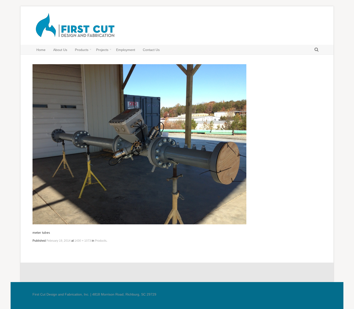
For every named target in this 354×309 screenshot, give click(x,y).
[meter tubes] (139, 144)
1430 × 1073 (82, 240)
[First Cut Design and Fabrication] (78, 28)
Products (100, 240)
